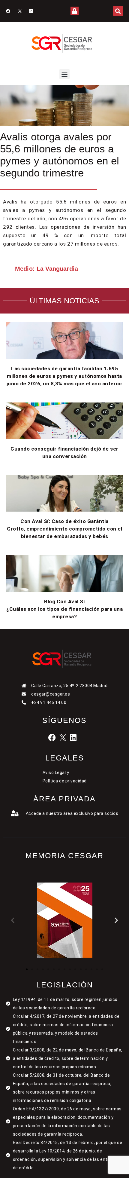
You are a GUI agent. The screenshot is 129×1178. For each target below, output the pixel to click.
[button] (118, 11)
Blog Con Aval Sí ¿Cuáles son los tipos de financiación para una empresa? (64, 609)
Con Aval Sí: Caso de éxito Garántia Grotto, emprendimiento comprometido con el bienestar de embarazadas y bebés (64, 528)
